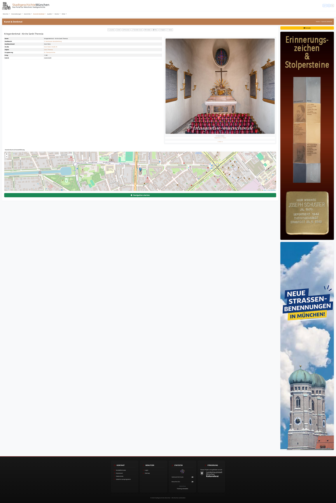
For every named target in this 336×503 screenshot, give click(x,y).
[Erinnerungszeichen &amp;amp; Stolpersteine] (307, 135)
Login (146, 470)
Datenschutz (119, 476)
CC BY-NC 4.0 (220, 141)
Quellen (49, 14)
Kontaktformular (121, 470)
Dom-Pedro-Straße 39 (50, 47)
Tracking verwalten (182, 488)
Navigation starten (141, 195)
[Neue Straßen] (307, 346)
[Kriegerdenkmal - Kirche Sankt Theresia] (220, 86)
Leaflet (264, 190)
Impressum (119, 473)
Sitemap (147, 473)
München (6, 14)
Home (318, 21)
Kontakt (308, 28)
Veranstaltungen (16, 14)
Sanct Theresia (48, 49)
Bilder (64, 14)
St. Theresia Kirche (49, 52)
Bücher (57, 14)
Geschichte (27, 14)
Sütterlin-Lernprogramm (123, 479)
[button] (140, 169)
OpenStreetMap (272, 190)
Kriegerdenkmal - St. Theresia (220, 137)
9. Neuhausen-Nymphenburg (53, 41)
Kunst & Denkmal (39, 14)
